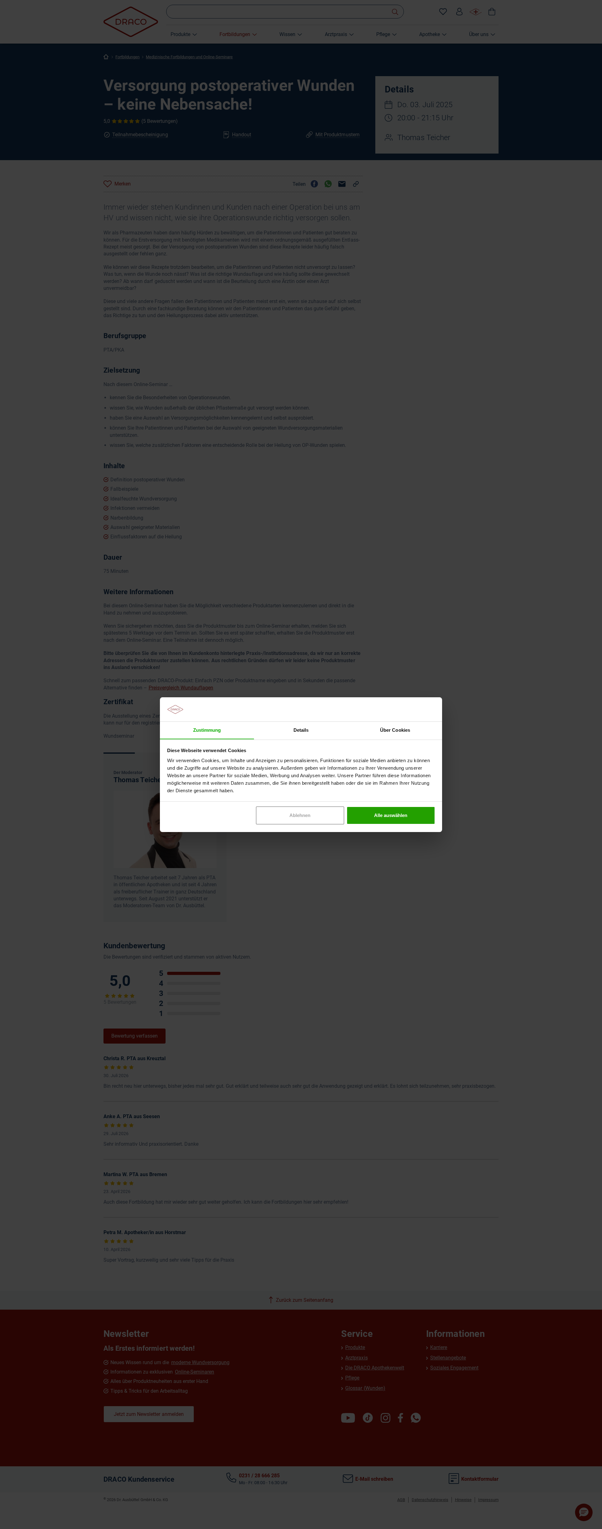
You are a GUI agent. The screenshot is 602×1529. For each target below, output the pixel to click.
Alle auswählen (390, 815)
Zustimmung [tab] (207, 729)
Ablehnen (299, 815)
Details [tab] (301, 729)
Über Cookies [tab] (395, 729)
